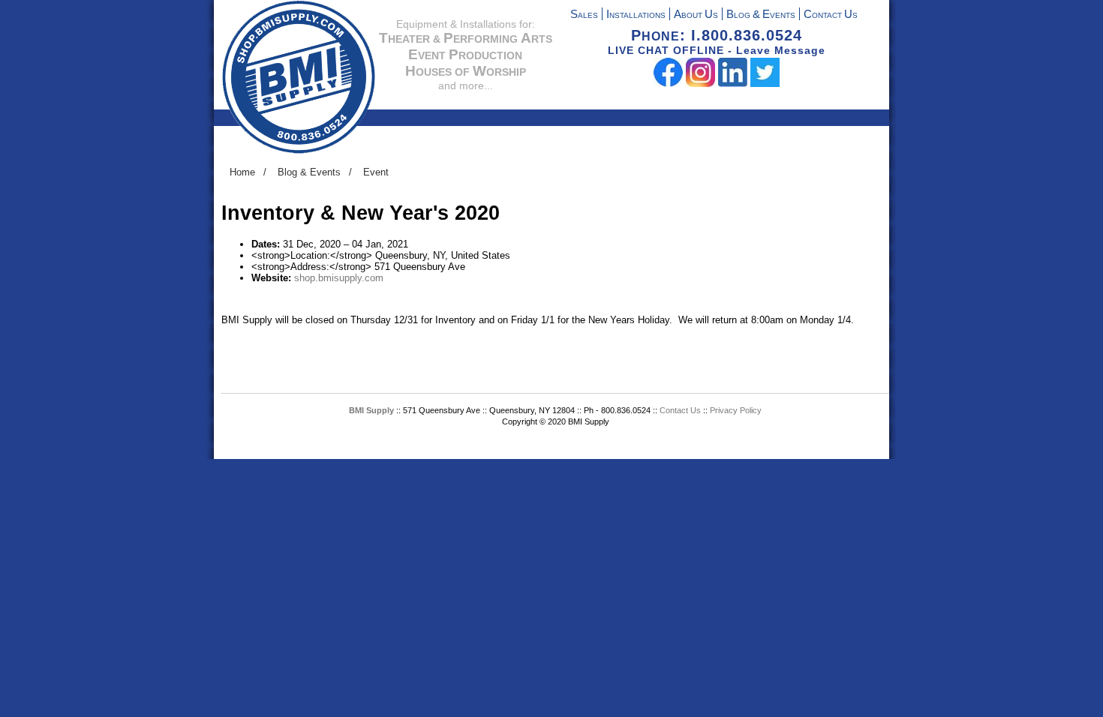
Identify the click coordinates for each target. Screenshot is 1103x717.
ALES (584, 15)
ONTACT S (831, 15)
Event (376, 172)
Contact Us (681, 410)
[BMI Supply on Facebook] (668, 83)
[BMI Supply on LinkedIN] (732, 83)
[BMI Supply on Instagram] (700, 83)
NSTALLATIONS (636, 15)
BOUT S (696, 15)
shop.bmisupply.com (338, 278)
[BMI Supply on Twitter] (765, 83)
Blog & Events (309, 172)
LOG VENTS (760, 15)
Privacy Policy (736, 410)
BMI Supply (371, 410)
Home (242, 172)
